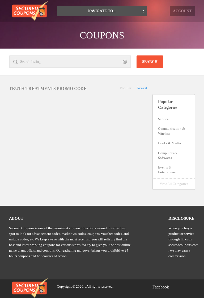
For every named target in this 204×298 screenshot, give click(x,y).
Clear (125, 62)
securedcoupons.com (183, 245)
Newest (142, 88)
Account (182, 11)
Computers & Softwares (167, 155)
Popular (125, 88)
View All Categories (174, 184)
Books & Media (169, 143)
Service (163, 119)
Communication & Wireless (171, 131)
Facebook (160, 287)
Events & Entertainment (168, 169)
